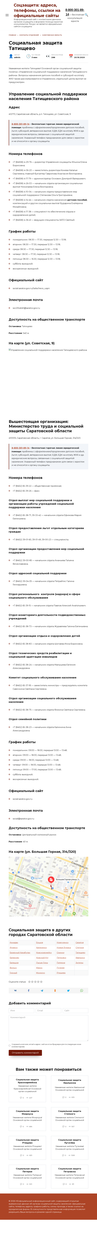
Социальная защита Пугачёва (69, 1141)
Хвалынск (80, 958)
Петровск (61, 958)
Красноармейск (44, 952)
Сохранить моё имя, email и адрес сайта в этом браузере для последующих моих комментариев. (46, 1045)
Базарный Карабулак (20, 952)
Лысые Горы (42, 963)
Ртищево (61, 973)
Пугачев (60, 968)
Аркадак (14, 942)
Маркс (39, 968)
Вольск (13, 968)
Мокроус (40, 973)
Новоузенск (62, 942)
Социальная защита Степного (69, 1112)
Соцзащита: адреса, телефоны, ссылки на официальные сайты (37, 10)
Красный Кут (42, 958)
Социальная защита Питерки (27, 1170)
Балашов (14, 963)
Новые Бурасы (64, 947)
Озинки (60, 952)
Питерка (61, 963)
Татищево (80, 952)
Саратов (80, 942)
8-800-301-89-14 (20, 124)
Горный (13, 973)
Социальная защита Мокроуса (27, 1112)
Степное (80, 947)
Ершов (39, 942)
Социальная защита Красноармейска (27, 1081)
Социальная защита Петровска (69, 1170)
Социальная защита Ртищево (27, 1141)
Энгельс (79, 963)
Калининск (41, 947)
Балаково (14, 958)
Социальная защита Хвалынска (69, 1081)
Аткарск (14, 947)
